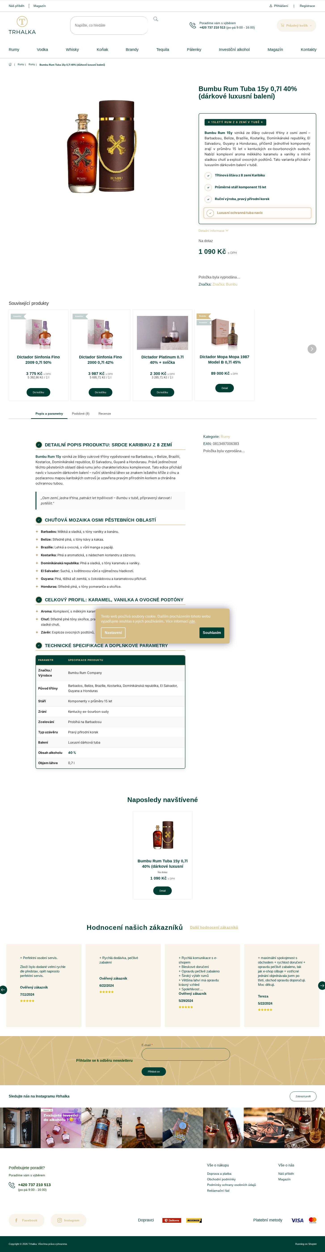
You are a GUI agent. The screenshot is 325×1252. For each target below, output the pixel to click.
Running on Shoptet (306, 1244)
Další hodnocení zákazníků (214, 927)
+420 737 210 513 (212, 27)
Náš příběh (16, 6)
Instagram (71, 1220)
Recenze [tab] (105, 413)
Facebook (29, 1220)
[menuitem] (14, 49)
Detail (225, 388)
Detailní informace (211, 230)
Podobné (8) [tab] (81, 413)
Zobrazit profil (303, 1096)
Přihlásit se (154, 1071)
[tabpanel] (162, 855)
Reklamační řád (218, 1190)
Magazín (40, 6)
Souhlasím (212, 633)
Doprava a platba (219, 1173)
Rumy (225, 437)
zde (192, 621)
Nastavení (113, 633)
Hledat (155, 19)
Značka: (224, 284)
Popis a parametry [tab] (49, 413)
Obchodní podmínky (221, 1179)
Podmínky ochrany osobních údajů (231, 1185)
